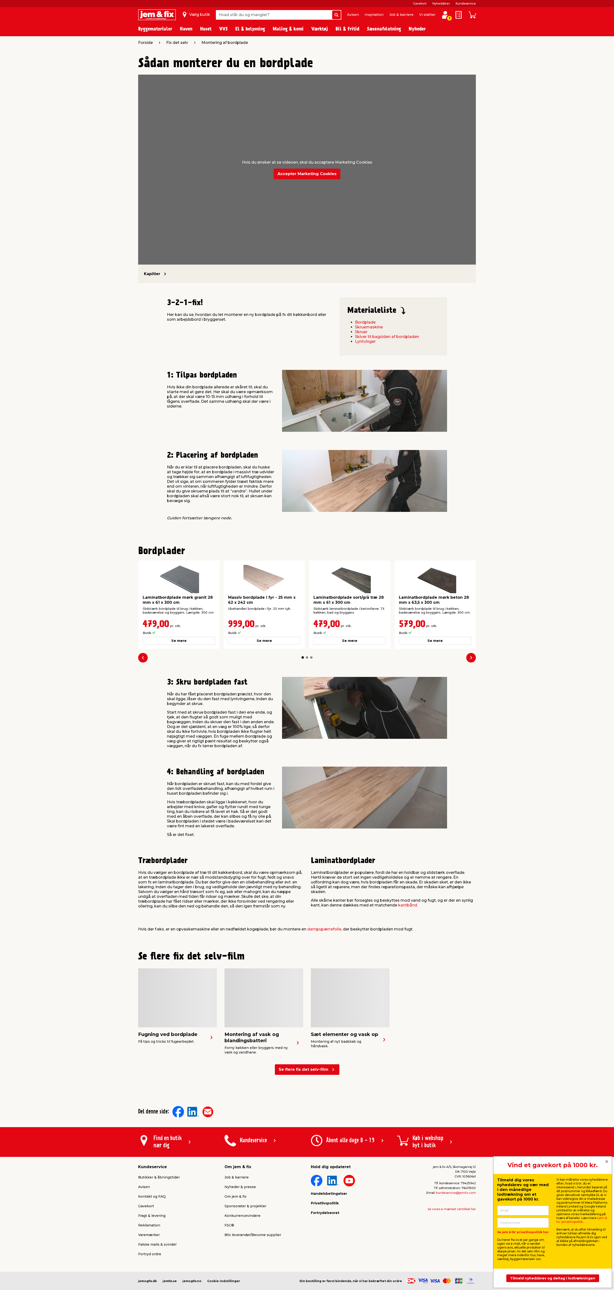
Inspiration (374, 14)
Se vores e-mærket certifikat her (452, 1209)
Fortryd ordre (149, 1254)
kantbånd (407, 905)
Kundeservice (466, 3)
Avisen (353, 14)
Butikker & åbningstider (159, 1177)
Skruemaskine (369, 327)
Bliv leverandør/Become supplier (252, 1235)
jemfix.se (170, 1281)
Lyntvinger (365, 341)
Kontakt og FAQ (152, 1196)
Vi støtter (427, 14)
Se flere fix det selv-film (303, 1069)
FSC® (229, 1225)
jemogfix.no (192, 1281)
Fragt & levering (151, 1215)
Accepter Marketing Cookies (307, 174)
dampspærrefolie (324, 929)
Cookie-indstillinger (223, 1281)
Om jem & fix (235, 1196)
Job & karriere (401, 14)
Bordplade (365, 322)
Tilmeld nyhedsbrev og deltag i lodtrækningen (552, 1278)
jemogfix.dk (147, 1281)
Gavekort (420, 3)
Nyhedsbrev (441, 3)
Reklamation (149, 1225)
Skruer (361, 332)
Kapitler (152, 274)
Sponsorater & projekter (245, 1206)
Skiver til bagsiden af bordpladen (387, 336)
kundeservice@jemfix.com (456, 1193)
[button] (302, 657)
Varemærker (149, 1235)
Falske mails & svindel (157, 1244)
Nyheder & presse (240, 1187)
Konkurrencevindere (242, 1215)
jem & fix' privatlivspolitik (581, 1220)
